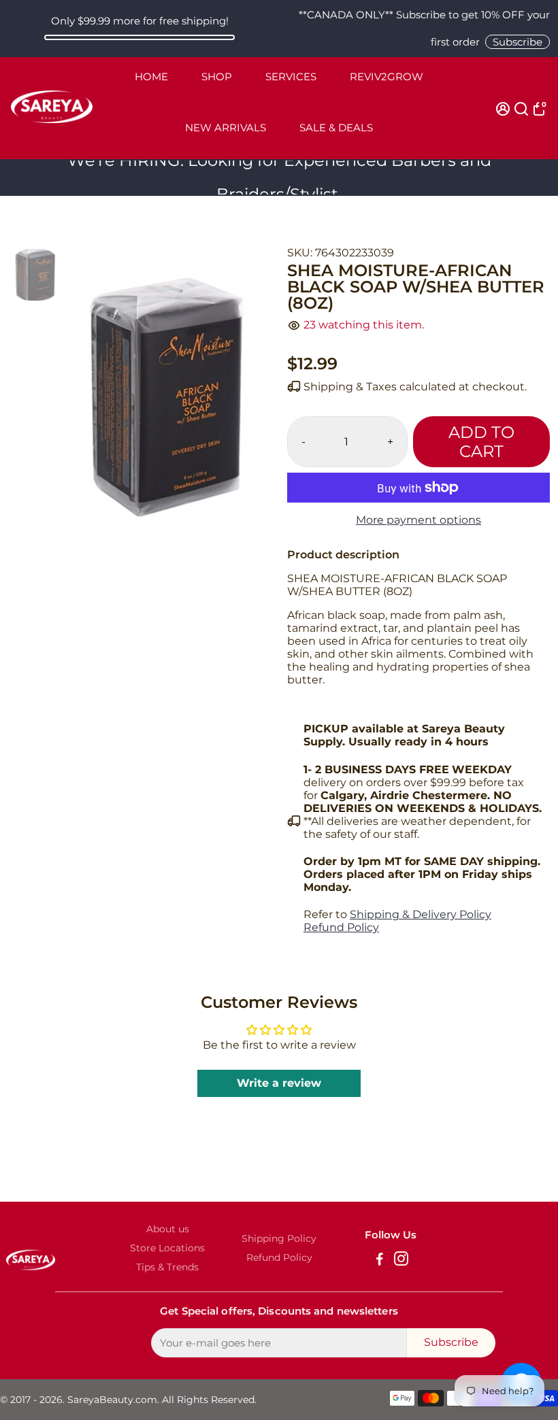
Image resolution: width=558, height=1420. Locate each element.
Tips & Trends (167, 1267)
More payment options (418, 519)
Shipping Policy (279, 1238)
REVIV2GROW (386, 76)
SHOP (216, 76)
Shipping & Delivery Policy (420, 914)
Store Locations (167, 1247)
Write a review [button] (279, 1083)
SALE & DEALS (336, 127)
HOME (151, 76)
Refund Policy (341, 927)
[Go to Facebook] (379, 1260)
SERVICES (290, 76)
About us (167, 1228)
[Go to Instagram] (401, 1260)
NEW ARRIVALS (225, 127)
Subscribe (517, 41)
